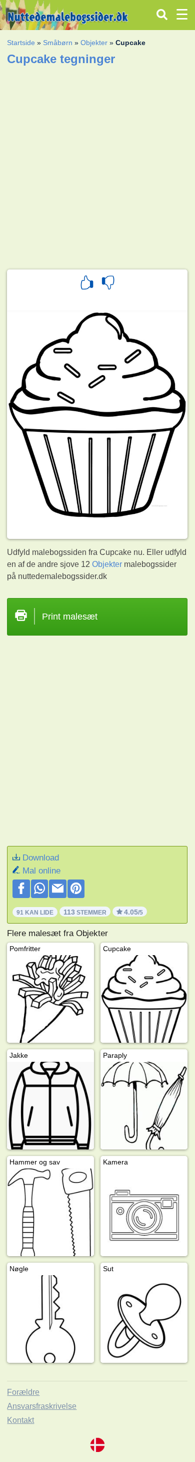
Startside (21, 43)
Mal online (41, 870)
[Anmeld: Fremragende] (87, 284)
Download (40, 857)
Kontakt (20, 1420)
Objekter (94, 43)
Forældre (23, 1392)
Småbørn (57, 43)
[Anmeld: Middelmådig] (108, 284)
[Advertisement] (97, 164)
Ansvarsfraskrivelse (41, 1406)
